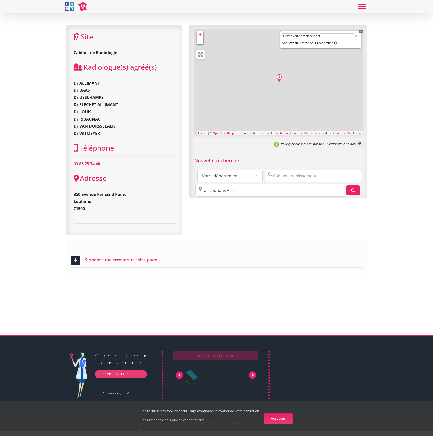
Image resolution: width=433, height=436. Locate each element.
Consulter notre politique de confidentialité (172, 420)
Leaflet (202, 133)
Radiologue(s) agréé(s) (120, 67)
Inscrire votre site (117, 374)
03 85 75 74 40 (87, 164)
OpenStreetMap (223, 133)
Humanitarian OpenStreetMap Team (293, 133)
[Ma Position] (335, 43)
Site (87, 36)
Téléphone (96, 148)
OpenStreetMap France (347, 133)
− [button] (200, 41)
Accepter (278, 418)
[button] (216, 260)
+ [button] (200, 34)
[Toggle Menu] (362, 6)
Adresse (93, 178)
